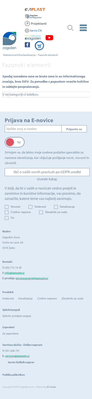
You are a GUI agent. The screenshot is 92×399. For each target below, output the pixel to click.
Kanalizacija (67, 206)
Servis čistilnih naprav (21, 362)
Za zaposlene (10, 333)
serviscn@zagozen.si (17, 356)
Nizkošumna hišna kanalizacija (19, 54)
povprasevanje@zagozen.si (32, 278)
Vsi (12, 217)
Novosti (15, 206)
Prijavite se (74, 129)
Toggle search (70, 28)
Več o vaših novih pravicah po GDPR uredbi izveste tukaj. (47, 172)
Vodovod (40, 206)
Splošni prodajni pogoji (16, 316)
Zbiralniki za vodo (56, 212)
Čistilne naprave (21, 212)
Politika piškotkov (13, 374)
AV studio (51, 386)
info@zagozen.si (15, 272)
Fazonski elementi (48, 54)
